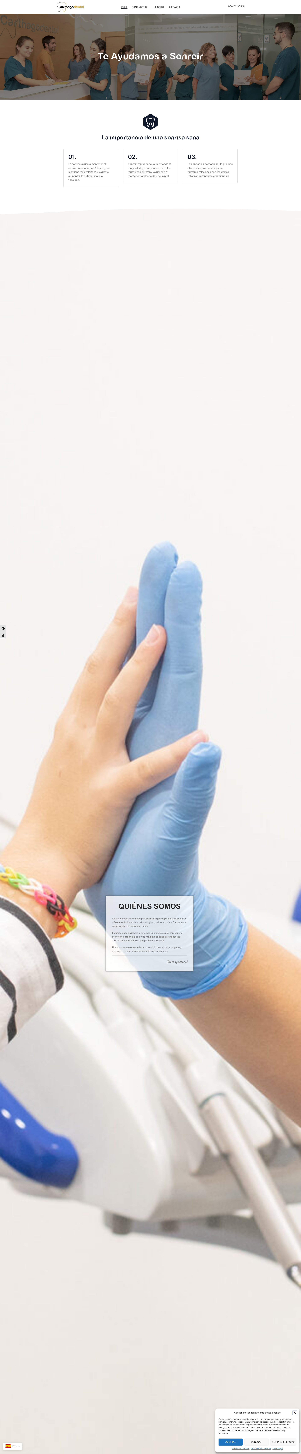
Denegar (256, 1441)
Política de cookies (240, 1448)
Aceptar (230, 1441)
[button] (294, 1412)
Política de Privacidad (261, 1448)
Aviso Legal (277, 1448)
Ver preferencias (283, 1441)
